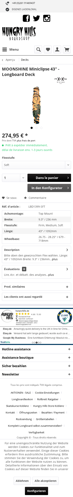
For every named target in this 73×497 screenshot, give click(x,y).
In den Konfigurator (47, 188)
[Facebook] (26, 18)
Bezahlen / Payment (53, 412)
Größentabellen (45, 419)
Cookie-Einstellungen (47, 392)
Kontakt (10, 412)
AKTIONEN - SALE (21, 392)
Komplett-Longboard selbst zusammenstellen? (35, 425)
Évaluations (12, 269)
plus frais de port (26, 140)
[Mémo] (48, 49)
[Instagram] (47, 18)
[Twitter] (36, 18)
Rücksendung (24, 419)
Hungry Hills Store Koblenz (48, 406)
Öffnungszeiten (28, 412)
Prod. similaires (14, 286)
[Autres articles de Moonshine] (60, 80)
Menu (14, 49)
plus (55, 259)
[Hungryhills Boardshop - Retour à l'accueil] (19, 35)
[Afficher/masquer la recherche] (38, 49)
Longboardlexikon (22, 399)
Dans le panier (47, 178)
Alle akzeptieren (45, 481)
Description (11, 250)
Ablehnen (22, 481)
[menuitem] (10, 49)
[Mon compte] (57, 49)
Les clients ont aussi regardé (23, 297)
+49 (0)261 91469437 (23, 3)
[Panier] (67, 49)
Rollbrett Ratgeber (47, 399)
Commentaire (37, 198)
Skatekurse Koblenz (17, 406)
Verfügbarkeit (36, 432)
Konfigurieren (36, 491)
